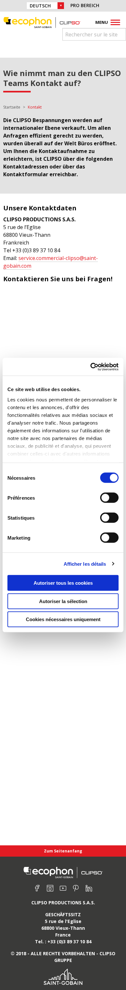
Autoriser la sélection (63, 601)
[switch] (109, 498)
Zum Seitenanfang (63, 851)
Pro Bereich (84, 5)
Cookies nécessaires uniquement (63, 619)
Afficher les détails (85, 563)
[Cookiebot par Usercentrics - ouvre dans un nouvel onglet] (91, 366)
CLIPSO (42, 22)
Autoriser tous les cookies (63, 583)
